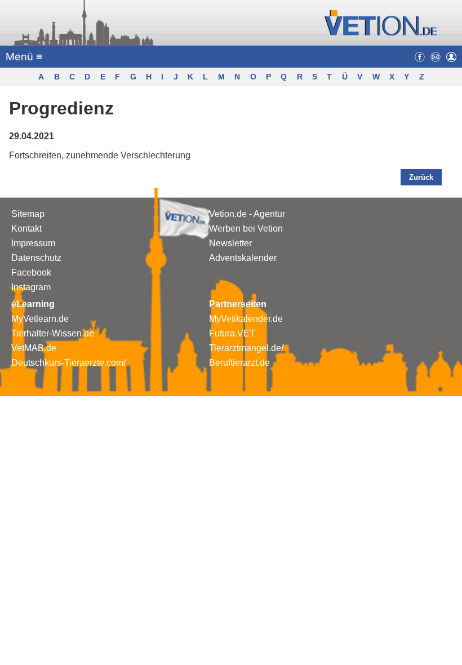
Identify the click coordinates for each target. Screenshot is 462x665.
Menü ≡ (24, 57)
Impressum (33, 243)
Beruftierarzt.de (239, 362)
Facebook (31, 272)
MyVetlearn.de (40, 318)
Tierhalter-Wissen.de (52, 333)
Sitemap (28, 214)
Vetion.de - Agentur (247, 214)
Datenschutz (36, 258)
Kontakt (26, 228)
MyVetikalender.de (246, 318)
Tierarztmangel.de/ (246, 348)
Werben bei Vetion (246, 228)
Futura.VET (232, 333)
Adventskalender (243, 258)
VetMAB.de (33, 348)
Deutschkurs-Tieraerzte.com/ (68, 362)
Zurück (421, 177)
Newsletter (230, 243)
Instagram (31, 287)
